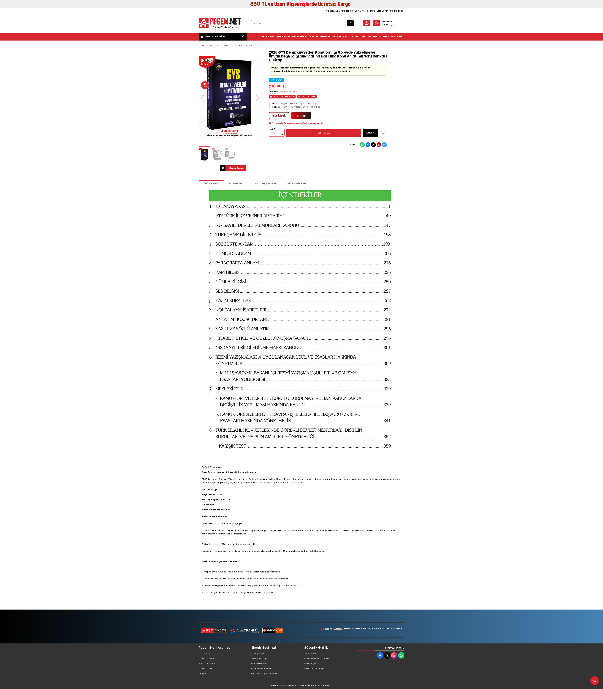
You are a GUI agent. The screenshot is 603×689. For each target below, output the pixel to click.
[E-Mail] (384, 144)
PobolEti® (284, 685)
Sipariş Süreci (258, 653)
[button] (203, 97)
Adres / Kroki (205, 668)
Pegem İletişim (333, 629)
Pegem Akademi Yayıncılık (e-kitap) (299, 103)
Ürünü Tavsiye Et (309, 96)
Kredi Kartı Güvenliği (314, 668)
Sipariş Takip (397, 10)
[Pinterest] (379, 144)
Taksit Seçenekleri (264, 183)
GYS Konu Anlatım (244, 45)
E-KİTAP (214, 45)
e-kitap (371, 10)
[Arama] (350, 23)
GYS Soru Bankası (311, 106)
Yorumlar (235, 183)
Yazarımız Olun (206, 658)
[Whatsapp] (362, 144)
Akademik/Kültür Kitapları (339, 10)
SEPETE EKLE (324, 132)
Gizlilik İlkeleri (310, 653)
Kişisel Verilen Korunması (316, 658)
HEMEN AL (370, 132)
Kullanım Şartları (312, 663)
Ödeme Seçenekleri (261, 668)
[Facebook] (368, 144)
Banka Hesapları (207, 663)
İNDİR (233, 168)
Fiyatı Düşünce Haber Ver (284, 96)
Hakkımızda (205, 653)
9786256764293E (289, 91)
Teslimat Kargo (259, 658)
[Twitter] (373, 144)
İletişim (202, 673)
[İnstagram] (394, 655)
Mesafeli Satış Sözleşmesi (264, 673)
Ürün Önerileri (296, 183)
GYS (226, 45)
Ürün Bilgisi (211, 183)
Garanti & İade (258, 663)
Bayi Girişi (360, 10)
